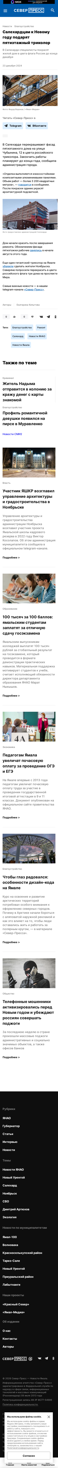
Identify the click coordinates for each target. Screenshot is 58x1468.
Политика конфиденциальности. (20, 1404)
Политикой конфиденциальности (23, 1448)
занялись (36, 250)
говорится (24, 184)
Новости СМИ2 (12, 434)
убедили (8, 266)
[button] (30, 216)
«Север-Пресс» (34, 289)
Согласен (29, 1455)
